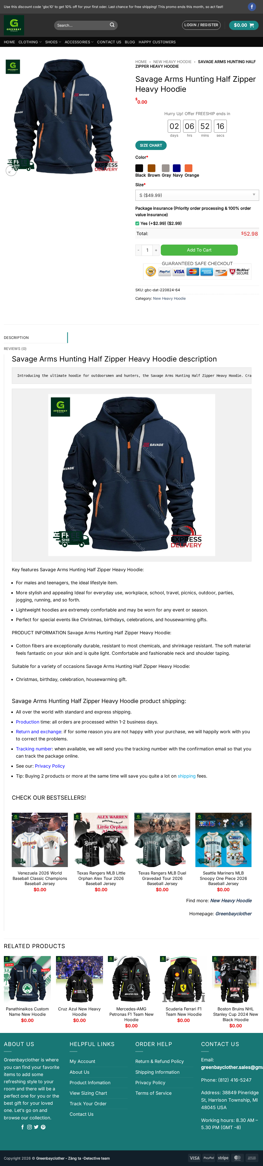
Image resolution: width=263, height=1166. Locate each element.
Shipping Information (157, 1072)
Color (141, 157)
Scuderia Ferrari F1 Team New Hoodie (184, 1011)
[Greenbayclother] (25, 25)
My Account (82, 1061)
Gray (166, 175)
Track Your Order (88, 1103)
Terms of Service (153, 1093)
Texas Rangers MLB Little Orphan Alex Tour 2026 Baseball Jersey (101, 878)
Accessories (77, 42)
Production (27, 722)
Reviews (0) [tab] (15, 348)
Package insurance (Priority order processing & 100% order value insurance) (193, 211)
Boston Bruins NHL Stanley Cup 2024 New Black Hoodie (235, 1014)
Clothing (28, 42)
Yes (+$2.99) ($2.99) (161, 223)
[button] (201, 25)
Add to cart (199, 250)
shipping (187, 776)
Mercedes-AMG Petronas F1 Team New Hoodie (131, 1014)
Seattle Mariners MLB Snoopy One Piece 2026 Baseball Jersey (223, 878)
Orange (192, 175)
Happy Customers (157, 42)
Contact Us (109, 42)
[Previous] (12, 854)
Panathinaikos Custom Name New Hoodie (27, 1011)
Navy (178, 175)
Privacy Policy (150, 1082)
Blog (130, 42)
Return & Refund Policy (159, 1061)
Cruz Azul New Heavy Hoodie (79, 1011)
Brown (154, 175)
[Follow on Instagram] (29, 1127)
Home (9, 42)
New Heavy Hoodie (172, 61)
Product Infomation (90, 1082)
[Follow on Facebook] (252, 7)
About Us (79, 1072)
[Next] (251, 854)
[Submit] (112, 25)
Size (140, 184)
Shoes (51, 42)
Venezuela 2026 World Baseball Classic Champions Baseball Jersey (40, 878)
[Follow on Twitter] (36, 1127)
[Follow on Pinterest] (43, 1127)
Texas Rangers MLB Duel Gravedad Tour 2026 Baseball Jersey (162, 878)
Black (140, 175)
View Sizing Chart (88, 1093)
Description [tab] (16, 337)
